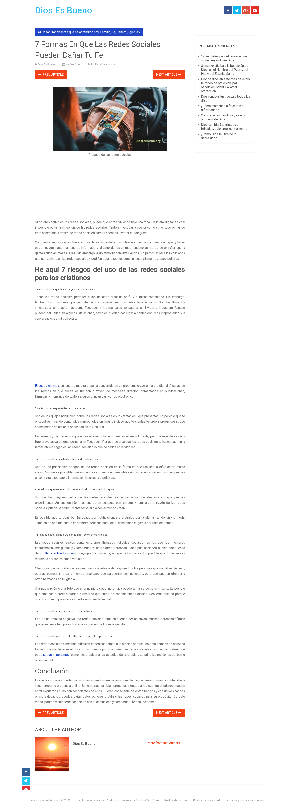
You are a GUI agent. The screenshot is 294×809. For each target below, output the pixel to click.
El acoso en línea (47, 386)
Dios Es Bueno (63, 10)
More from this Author (163, 743)
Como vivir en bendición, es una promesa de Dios (223, 117)
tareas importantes (56, 655)
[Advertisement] (110, 186)
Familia (105, 32)
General (122, 32)
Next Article (167, 74)
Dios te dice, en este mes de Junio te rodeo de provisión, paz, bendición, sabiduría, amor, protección (225, 85)
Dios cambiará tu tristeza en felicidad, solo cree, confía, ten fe (224, 127)
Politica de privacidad (206, 800)
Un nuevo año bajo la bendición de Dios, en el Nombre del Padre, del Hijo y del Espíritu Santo (224, 70)
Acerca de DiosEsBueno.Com (140, 800)
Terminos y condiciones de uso (244, 800)
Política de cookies (176, 800)
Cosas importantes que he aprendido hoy (70, 32)
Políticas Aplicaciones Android (98, 800)
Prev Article (53, 74)
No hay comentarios (103, 64)
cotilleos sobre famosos (58, 553)
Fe (113, 32)
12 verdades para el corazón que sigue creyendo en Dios (224, 58)
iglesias (134, 32)
